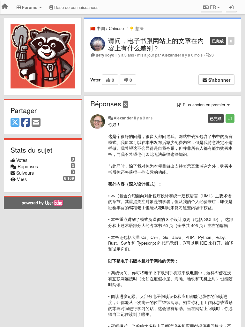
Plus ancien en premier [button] (204, 105)
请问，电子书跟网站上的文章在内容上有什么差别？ (156, 44)
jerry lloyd (105, 55)
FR (213, 7)
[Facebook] (25, 122)
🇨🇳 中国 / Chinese (107, 28)
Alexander (171, 55)
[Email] (36, 122)
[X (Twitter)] (15, 122)
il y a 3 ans (143, 118)
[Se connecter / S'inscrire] (231, 7)
